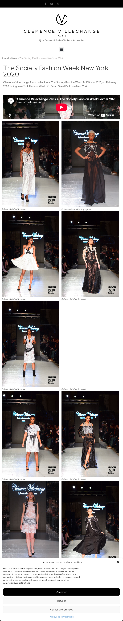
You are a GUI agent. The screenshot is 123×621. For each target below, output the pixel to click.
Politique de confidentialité (61, 617)
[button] (118, 562)
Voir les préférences (61, 609)
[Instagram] (58, 4)
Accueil (5, 58)
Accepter (61, 592)
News (14, 58)
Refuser (61, 600)
